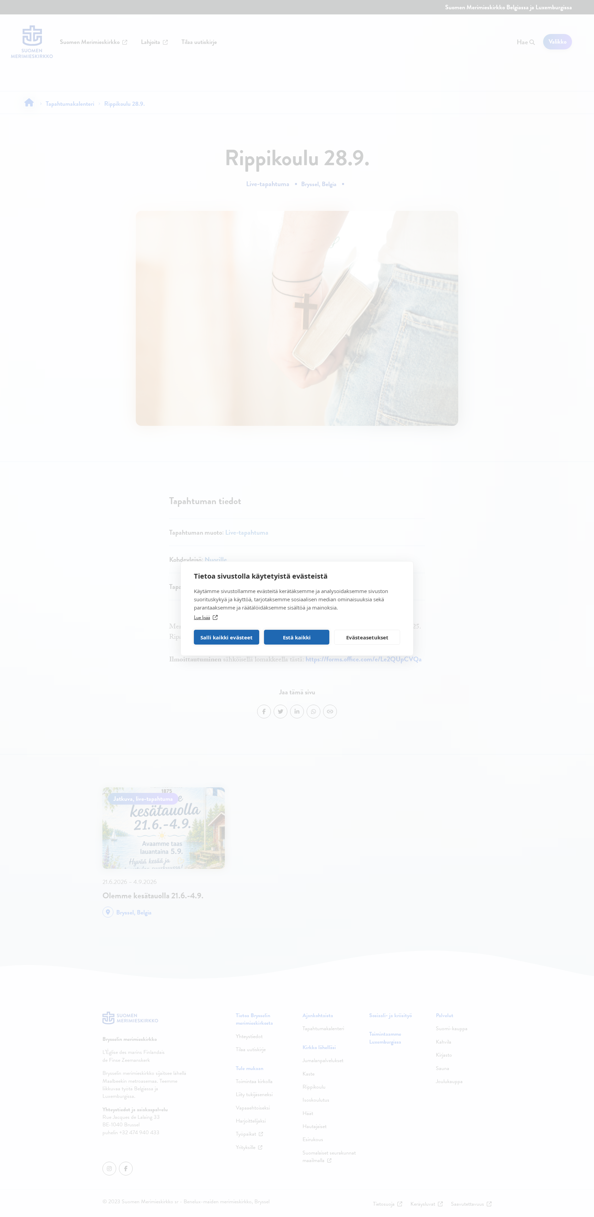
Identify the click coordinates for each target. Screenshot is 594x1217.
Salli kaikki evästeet (226, 637)
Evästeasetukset (367, 637)
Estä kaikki (297, 637)
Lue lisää (202, 617)
